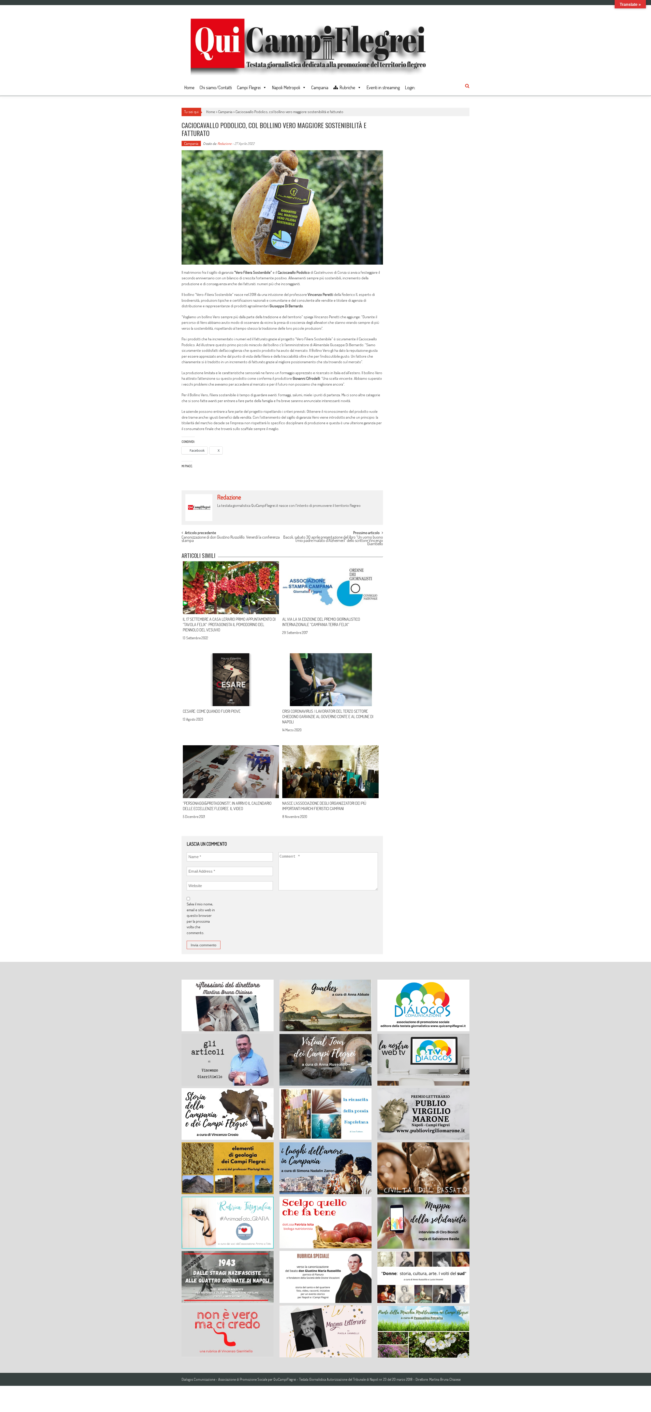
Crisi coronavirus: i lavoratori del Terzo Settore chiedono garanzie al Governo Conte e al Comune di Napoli (327, 716)
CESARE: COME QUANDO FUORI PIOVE (212, 711)
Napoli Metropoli (286, 87)
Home (189, 87)
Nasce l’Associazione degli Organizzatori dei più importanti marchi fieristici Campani (324, 806)
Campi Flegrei (249, 87)
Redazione (224, 143)
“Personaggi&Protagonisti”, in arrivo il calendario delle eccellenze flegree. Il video (227, 806)
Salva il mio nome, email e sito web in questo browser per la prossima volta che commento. (201, 918)
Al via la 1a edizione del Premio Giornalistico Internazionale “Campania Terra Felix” (321, 622)
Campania (319, 87)
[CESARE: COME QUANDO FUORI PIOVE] (231, 679)
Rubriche (347, 87)
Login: (410, 87)
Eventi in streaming (383, 87)
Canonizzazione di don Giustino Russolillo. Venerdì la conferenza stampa (231, 539)
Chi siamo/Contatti (216, 87)
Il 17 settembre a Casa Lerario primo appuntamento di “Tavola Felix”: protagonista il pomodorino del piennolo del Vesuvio (229, 624)
